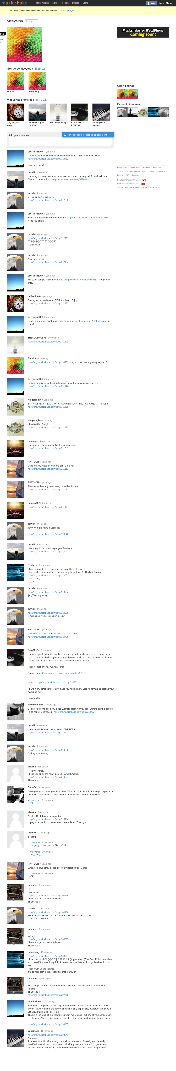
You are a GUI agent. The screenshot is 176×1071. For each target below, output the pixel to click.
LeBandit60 (34, 296)
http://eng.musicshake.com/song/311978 (79, 279)
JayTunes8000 (35, 151)
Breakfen (32, 787)
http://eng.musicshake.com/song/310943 (48, 551)
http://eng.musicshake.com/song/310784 (48, 592)
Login (161, 3)
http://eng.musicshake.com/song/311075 (48, 507)
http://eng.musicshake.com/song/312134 (48, 262)
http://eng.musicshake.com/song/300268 (48, 912)
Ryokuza (32, 565)
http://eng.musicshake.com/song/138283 (48, 362)
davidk (31, 193)
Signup (169, 3)
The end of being (58, 122)
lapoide (32, 885)
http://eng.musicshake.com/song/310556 (48, 750)
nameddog (33, 952)
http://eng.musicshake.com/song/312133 (48, 238)
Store (85, 3)
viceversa (35, 800)
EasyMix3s (33, 650)
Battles (75, 3)
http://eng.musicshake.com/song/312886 (48, 200)
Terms (154, 187)
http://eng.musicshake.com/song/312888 (66, 179)
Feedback (136, 175)
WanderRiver (34, 1001)
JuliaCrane (33, 1031)
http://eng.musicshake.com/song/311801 (48, 341)
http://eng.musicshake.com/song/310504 (48, 777)
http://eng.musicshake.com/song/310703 (74, 712)
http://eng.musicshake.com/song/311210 (48, 469)
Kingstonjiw (34, 399)
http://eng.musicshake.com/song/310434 (48, 819)
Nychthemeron (35, 704)
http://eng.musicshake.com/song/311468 (48, 407)
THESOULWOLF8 (37, 337)
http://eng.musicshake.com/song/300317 (48, 939)
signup (89, 134)
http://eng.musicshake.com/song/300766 (48, 895)
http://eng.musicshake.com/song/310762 (57, 682)
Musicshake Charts (138, 171)
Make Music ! (42, 3)
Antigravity (34, 91)
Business (146, 168)
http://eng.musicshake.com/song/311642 (48, 386)
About (137, 187)
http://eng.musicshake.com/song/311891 (48, 303)
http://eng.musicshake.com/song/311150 (48, 489)
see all (41, 68)
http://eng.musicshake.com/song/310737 (61, 673)
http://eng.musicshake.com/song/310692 (48, 732)
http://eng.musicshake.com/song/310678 (48, 613)
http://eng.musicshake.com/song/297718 (48, 995)
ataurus (32, 766)
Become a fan (31, 21)
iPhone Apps (135, 168)
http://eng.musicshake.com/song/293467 (48, 1024)
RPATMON (33, 461)
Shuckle (32, 358)
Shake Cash (122, 171)
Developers (122, 168)
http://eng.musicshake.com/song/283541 (48, 1035)
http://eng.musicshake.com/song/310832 (48, 575)
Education (157, 168)
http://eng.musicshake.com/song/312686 (88, 217)
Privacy (146, 187)
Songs (55, 3)
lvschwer (32, 832)
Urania (10, 91)
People (65, 3)
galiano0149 (34, 503)
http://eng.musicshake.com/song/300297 (48, 956)
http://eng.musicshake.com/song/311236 (48, 448)
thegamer (33, 441)
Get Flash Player (66, 11)
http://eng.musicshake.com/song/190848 (48, 534)
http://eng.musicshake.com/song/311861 (79, 321)
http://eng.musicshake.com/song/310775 (48, 637)
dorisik (31, 172)
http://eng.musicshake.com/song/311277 (48, 427)
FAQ (127, 175)
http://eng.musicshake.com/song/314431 (48, 158)
